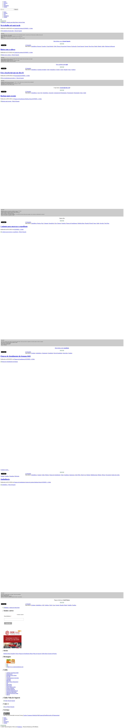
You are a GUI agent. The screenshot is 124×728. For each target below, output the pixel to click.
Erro (56, 223)
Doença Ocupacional (62, 46)
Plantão (99, 46)
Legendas (8, 679)
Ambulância (34, 46)
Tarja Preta (106, 223)
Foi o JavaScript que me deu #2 (12, 73)
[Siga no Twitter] (4, 21)
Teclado (2, 476)
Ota (7, 683)
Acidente (33, 353)
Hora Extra (91, 46)
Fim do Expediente (58, 353)
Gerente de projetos (18, 28)
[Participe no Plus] (4, 725)
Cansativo (44, 46)
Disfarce (47, 475)
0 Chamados (28, 68)
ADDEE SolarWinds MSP (12, 672)
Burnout (39, 46)
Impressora (71, 475)
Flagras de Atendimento (19, 99)
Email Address (7, 616)
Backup (39, 223)
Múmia (99, 475)
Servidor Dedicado (10, 689)
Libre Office (78, 475)
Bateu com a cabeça (8, 49)
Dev (41, 92)
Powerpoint (108, 475)
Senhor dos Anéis (115, 475)
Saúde (103, 46)
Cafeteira (47, 605)
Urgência (73, 69)
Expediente (50, 353)
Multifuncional (94, 475)
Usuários (70, 353)
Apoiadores (6, 5)
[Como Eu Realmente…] (14, 666)
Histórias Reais (28, 99)
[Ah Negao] (7, 665)
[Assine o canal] (5, 21)
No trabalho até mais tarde (10, 25)
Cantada (39, 475)
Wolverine (16, 476)
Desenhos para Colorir (11, 675)
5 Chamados (28, 222)
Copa (54, 605)
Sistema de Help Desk (11, 692)
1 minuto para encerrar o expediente (14, 226)
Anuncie (5, 3)
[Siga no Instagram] (5, 725)
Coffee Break (44, 653)
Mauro (31, 653)
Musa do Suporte (37, 653)
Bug (42, 223)
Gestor (61, 69)
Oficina (103, 475)
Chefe (55, 46)
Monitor (88, 475)
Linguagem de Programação (60, 92)
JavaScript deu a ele (65, 87)
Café (43, 605)
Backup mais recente (8, 96)
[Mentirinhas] (10, 663)
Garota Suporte (80, 46)
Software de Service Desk (12, 693)
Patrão (95, 46)
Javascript (51, 92)
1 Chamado (28, 604)
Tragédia (69, 605)
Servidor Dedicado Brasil (12, 690)
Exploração (73, 46)
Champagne (44, 353)
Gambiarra (66, 475)
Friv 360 (8, 676)
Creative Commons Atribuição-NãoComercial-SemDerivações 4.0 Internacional (41, 715)
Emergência (52, 69)
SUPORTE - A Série (28, 28)
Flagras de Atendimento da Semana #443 (16, 356)
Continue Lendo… (5, 469)
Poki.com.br (9, 685)
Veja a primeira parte (62, 64)
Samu (69, 69)
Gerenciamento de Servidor (12, 678)
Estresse (69, 46)
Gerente (86, 46)
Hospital (66, 69)
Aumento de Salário (41, 69)
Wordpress (19, 726)
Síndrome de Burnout (110, 46)
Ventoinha (11, 476)
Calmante (46, 223)
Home (4, 1)
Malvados (8, 680)
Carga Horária (50, 46)
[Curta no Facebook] (2, 21)
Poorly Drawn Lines (11, 687)
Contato (5, 6)
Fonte (62, 475)
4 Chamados (28, 473)
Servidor (102, 223)
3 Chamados (28, 45)
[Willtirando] (7, 664)
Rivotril (91, 223)
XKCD (8, 694)
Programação (70, 92)
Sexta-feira (65, 353)
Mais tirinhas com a (62, 41)
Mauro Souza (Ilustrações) (12, 681)
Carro (38, 92)
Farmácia (63, 223)
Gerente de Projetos (52, 653)
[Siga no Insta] (1, 21)
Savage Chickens (10, 688)
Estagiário (13, 653)
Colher (43, 475)
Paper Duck (9, 684)
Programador (17, 75)
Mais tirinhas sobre (62, 348)
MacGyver (83, 475)
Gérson (17, 653)
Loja (4, 4)
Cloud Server (9, 674)
